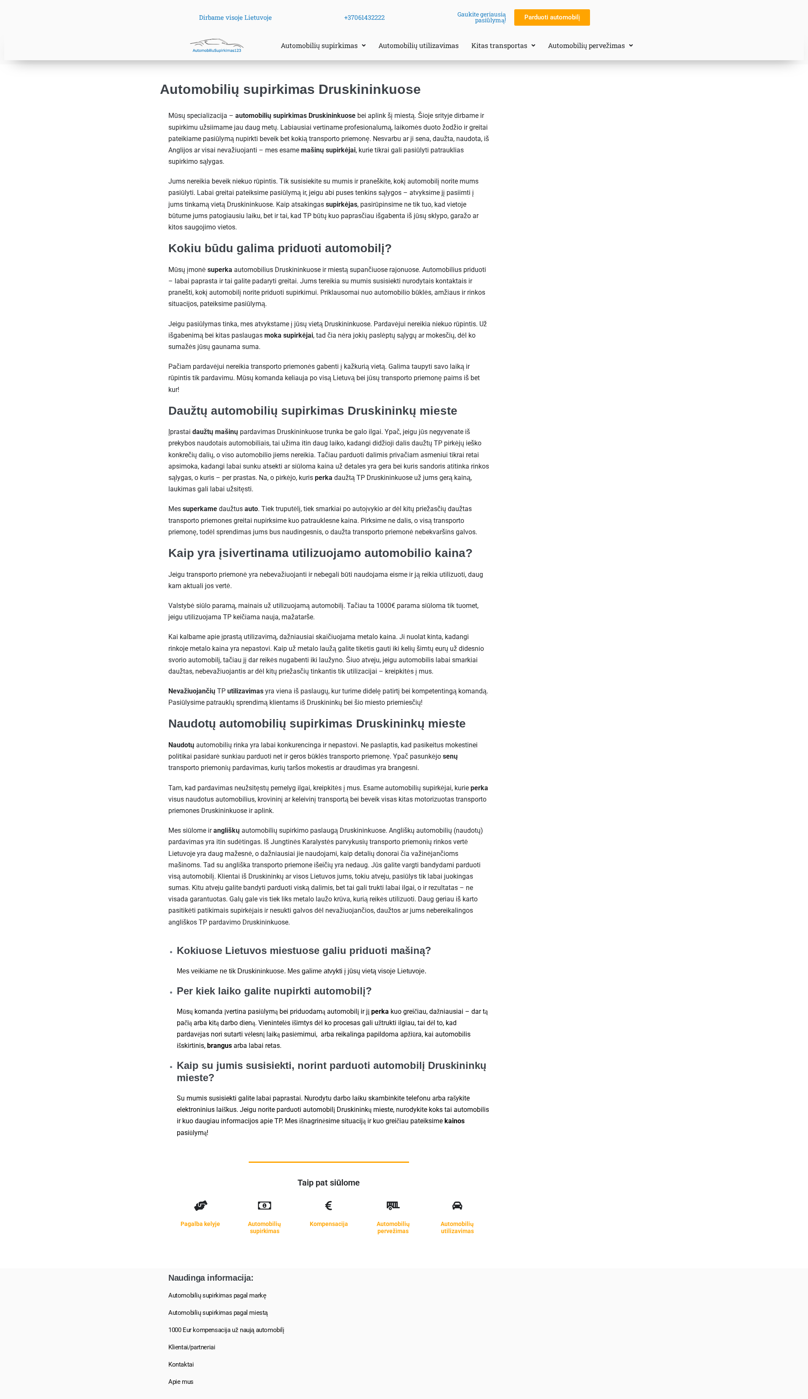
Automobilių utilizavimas (418, 45)
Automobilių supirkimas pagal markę (217, 1295)
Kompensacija (329, 1223)
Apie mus (181, 1382)
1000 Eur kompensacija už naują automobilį (226, 1330)
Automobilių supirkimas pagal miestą (218, 1312)
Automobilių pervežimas (586, 45)
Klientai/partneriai (191, 1347)
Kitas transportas (499, 45)
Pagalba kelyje (200, 1223)
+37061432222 (364, 17)
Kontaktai (181, 1364)
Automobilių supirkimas (319, 45)
